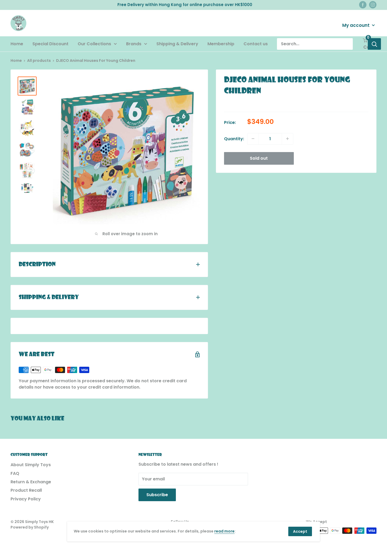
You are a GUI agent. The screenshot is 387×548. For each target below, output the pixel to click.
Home (17, 44)
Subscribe (157, 495)
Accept (300, 531)
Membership (220, 44)
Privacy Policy (26, 499)
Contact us (256, 44)
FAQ (15, 473)
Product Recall (26, 490)
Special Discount (50, 44)
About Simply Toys (31, 465)
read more (224, 531)
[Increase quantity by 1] (287, 138)
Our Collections (94, 44)
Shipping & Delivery (177, 44)
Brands (133, 44)
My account (356, 25)
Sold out (259, 158)
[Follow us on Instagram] (372, 4)
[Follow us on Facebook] (362, 4)
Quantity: (234, 138)
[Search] (374, 44)
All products (39, 60)
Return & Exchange (31, 482)
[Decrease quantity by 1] (253, 138)
